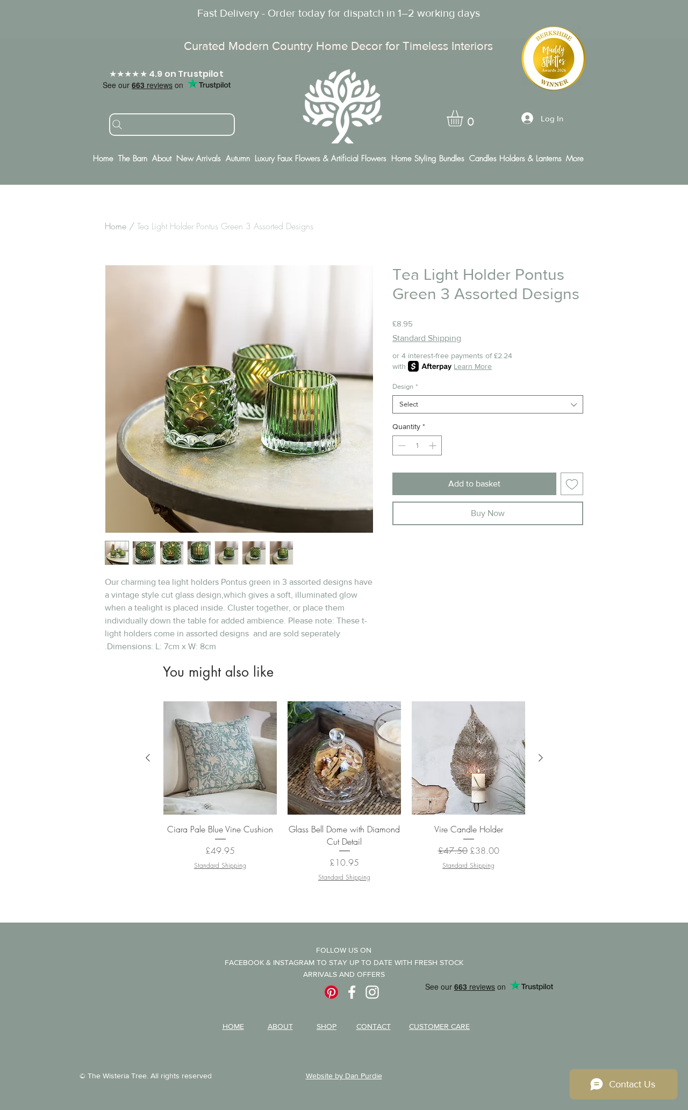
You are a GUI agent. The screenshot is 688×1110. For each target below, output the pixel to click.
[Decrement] (400, 445)
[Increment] (433, 445)
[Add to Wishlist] (572, 484)
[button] (464, 118)
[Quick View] (220, 758)
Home (115, 226)
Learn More (473, 366)
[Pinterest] (331, 992)
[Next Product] (540, 757)
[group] (344, 798)
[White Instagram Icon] (372, 992)
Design (405, 386)
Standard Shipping (426, 338)
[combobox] (487, 404)
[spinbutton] (417, 445)
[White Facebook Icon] (352, 992)
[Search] (172, 124)
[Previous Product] (147, 757)
